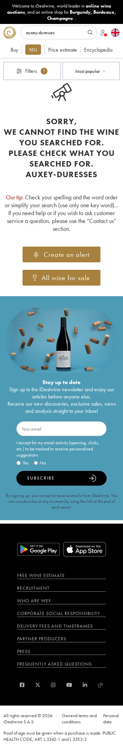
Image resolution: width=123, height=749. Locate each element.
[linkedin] (85, 684)
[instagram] (53, 684)
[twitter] (37, 684)
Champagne (60, 18)
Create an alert (67, 254)
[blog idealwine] (100, 684)
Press (23, 651)
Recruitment (33, 588)
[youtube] (69, 684)
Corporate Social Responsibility (58, 613)
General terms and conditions (79, 718)
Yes (26, 463)
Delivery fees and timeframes (55, 626)
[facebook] (22, 684)
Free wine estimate (41, 575)
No (43, 463)
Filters (35, 71)
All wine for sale (66, 277)
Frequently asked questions (54, 664)
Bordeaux (103, 12)
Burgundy (80, 12)
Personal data (111, 718)
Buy (14, 49)
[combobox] (91, 71)
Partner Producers (41, 638)
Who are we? (34, 600)
